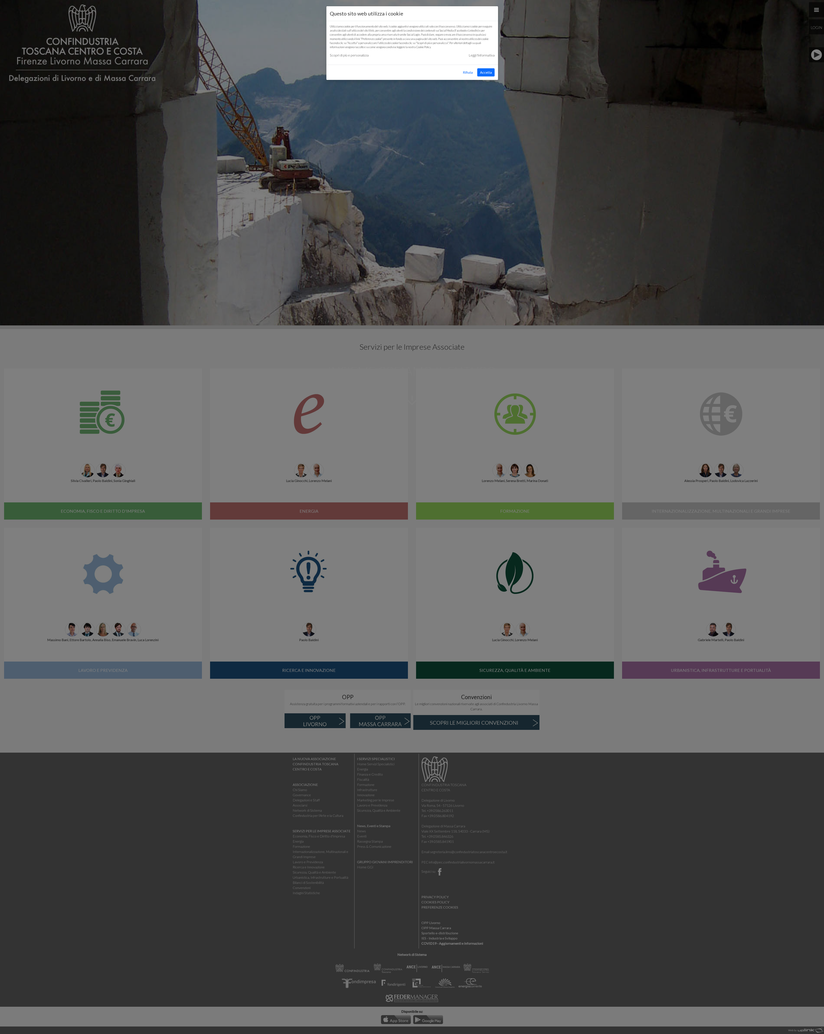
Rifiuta (468, 72)
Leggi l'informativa (482, 55)
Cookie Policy (423, 47)
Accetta (486, 72)
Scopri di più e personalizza (349, 55)
